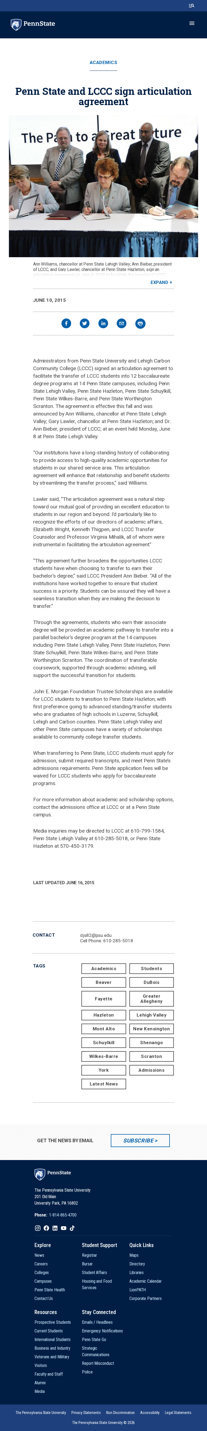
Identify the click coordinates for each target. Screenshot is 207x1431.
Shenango (151, 1042)
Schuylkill (104, 1042)
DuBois (151, 982)
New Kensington (151, 1028)
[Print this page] (140, 324)
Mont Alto (104, 1028)
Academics (104, 62)
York (104, 1070)
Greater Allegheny (151, 998)
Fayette (104, 998)
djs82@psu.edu (96, 935)
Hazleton (104, 1015)
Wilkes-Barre (103, 1056)
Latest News (104, 1084)
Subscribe (138, 1140)
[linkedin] (103, 324)
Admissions (151, 1070)
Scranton (151, 1056)
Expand (159, 282)
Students (151, 968)
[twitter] (84, 324)
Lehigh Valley (152, 1015)
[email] (121, 324)
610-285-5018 (118, 940)
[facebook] (66, 324)
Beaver (104, 982)
